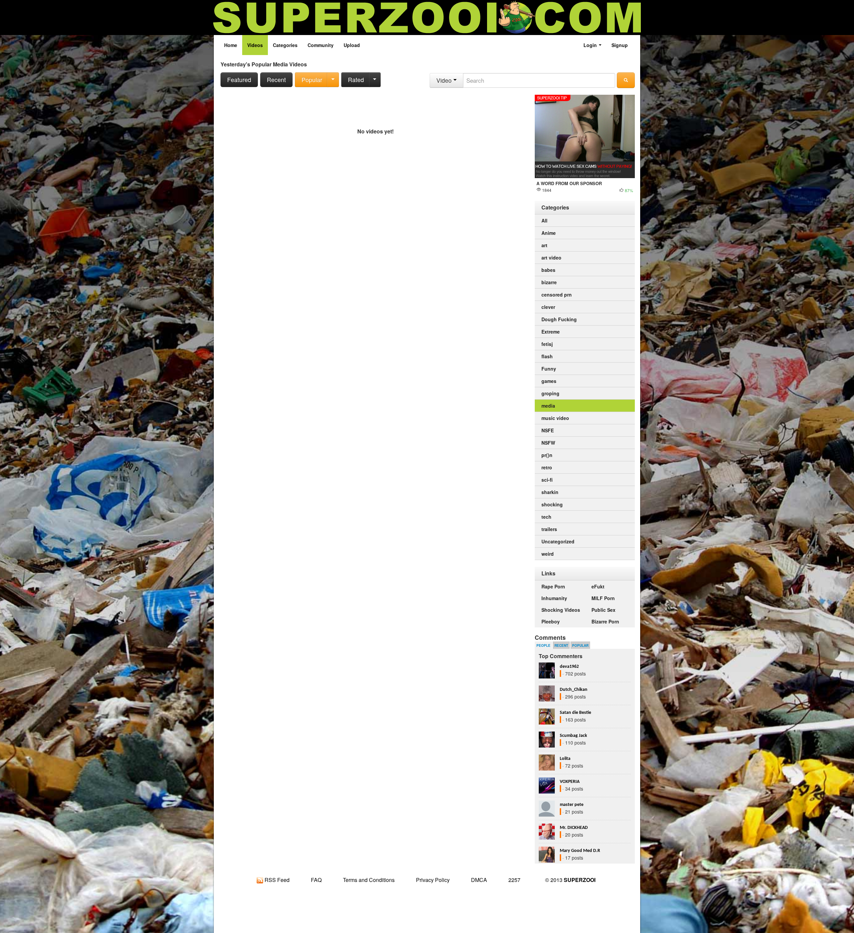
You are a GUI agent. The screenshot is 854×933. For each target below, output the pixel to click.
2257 (514, 880)
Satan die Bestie (575, 712)
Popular (312, 79)
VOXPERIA (569, 781)
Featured (239, 79)
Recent (276, 79)
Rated (356, 79)
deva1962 (569, 666)
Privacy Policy (433, 880)
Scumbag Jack (573, 735)
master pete (571, 804)
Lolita (565, 758)
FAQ (316, 880)
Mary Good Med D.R (580, 850)
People (543, 645)
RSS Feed (276, 880)
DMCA (479, 880)
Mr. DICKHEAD (574, 827)
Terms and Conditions (369, 880)
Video (444, 80)
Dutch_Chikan (573, 689)
